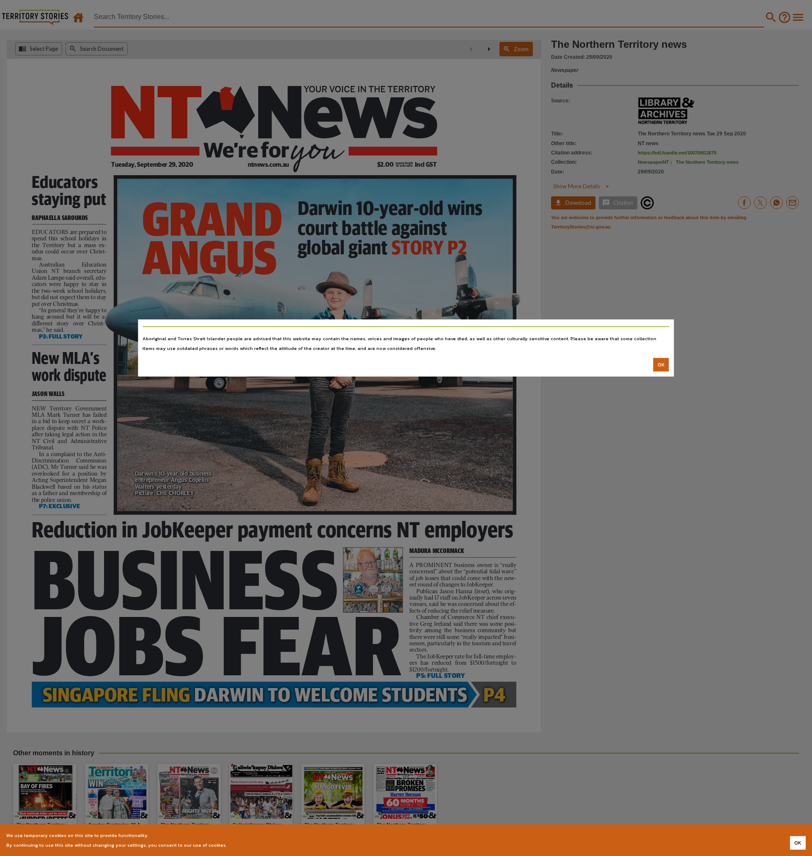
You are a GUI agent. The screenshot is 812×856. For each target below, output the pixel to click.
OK (661, 365)
